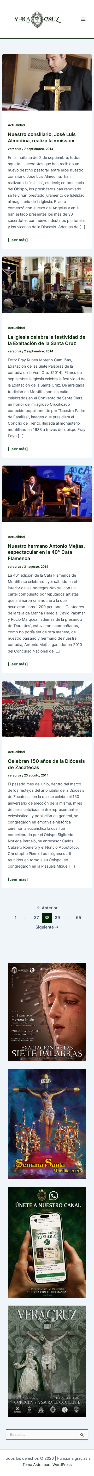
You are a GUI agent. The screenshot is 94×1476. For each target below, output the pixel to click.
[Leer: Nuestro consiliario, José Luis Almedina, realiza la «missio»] (47, 82)
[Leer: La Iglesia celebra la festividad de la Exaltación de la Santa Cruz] (47, 284)
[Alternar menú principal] (83, 19)
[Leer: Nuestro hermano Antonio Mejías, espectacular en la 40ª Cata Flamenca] (47, 493)
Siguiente (47, 927)
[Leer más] (18, 240)
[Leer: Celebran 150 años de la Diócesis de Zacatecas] (47, 708)
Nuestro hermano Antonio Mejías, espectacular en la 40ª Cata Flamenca (46, 552)
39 (57, 917)
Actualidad (16, 125)
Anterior (47, 907)
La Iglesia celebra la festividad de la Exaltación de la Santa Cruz (46, 340)
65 (78, 917)
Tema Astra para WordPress (47, 1464)
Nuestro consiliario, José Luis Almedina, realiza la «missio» (42, 137)
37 (36, 917)
